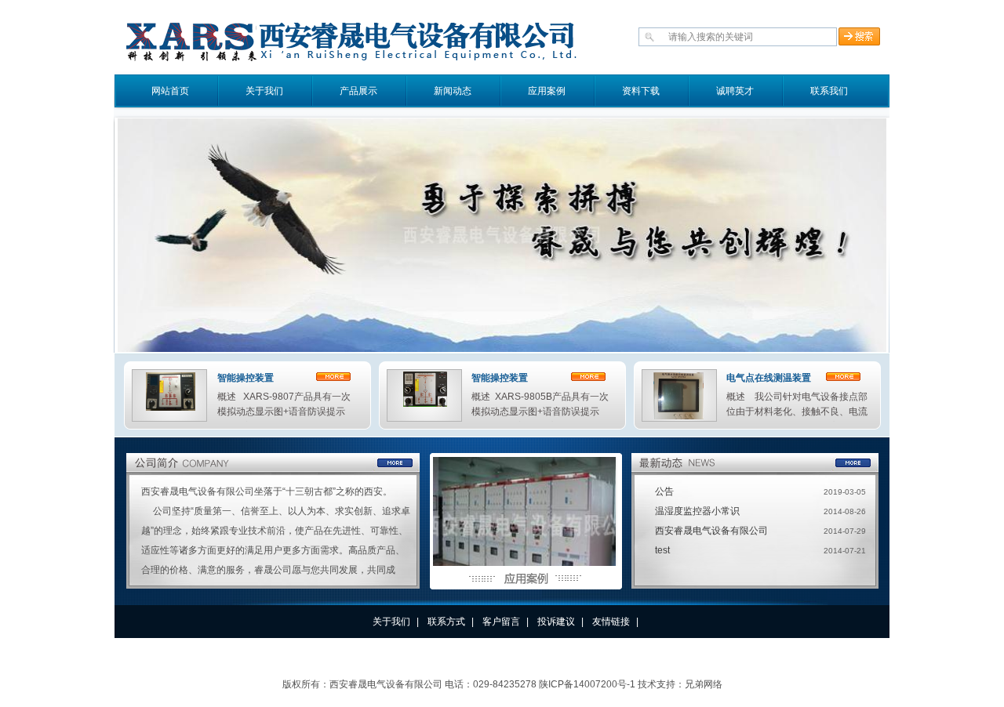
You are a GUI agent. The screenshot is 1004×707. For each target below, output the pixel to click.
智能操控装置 (245, 377)
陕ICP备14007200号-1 (587, 684)
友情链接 (611, 621)
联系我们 (829, 90)
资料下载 (641, 90)
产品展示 (358, 90)
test (662, 550)
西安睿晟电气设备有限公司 (711, 530)
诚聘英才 (735, 90)
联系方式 (446, 621)
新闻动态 (452, 90)
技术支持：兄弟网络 (680, 684)
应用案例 (547, 90)
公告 (664, 491)
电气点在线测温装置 (768, 377)
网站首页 (170, 90)
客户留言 (501, 621)
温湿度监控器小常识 (697, 511)
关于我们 (264, 90)
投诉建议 (556, 621)
